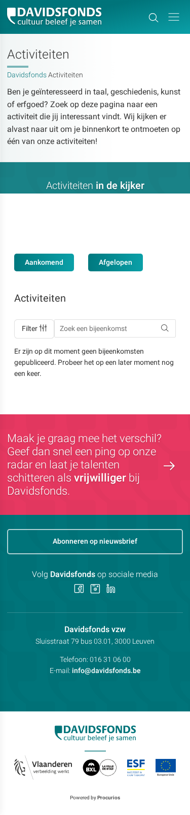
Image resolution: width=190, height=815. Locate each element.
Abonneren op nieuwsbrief (95, 541)
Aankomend (44, 262)
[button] (174, 17)
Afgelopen (115, 262)
